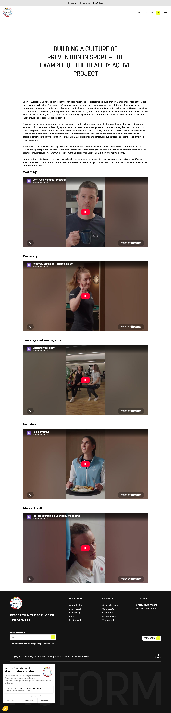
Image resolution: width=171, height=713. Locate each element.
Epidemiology (75, 612)
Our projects (108, 609)
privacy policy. (47, 643)
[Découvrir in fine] (158, 657)
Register (53, 637)
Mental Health (75, 605)
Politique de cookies (57, 656)
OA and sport (75, 609)
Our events (107, 612)
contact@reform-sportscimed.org (147, 607)
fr (139, 12)
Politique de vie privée (78, 656)
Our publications (109, 605)
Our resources (108, 616)
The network (108, 620)
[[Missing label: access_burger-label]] (165, 12)
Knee (71, 616)
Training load (75, 620)
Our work (108, 598)
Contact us (149, 12)
